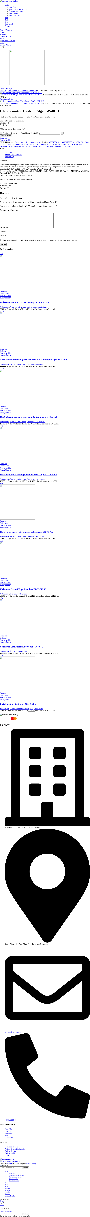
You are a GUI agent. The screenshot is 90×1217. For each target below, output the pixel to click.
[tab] (47, 152)
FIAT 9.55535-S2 (41, 144)
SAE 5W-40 (32, 146)
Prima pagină (5, 91)
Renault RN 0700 (6, 146)
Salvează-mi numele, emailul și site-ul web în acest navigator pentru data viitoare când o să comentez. (40, 240)
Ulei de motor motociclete (19, 709)
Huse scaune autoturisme (36, 422)
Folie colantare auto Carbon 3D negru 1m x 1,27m (24, 302)
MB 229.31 (80, 144)
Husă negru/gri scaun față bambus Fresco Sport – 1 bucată (28, 474)
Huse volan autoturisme (35, 536)
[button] (5, 298)
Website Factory (31, 1163)
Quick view (4, 294)
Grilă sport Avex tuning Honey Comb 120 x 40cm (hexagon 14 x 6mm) (34, 359)
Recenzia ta (5, 227)
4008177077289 (68, 142)
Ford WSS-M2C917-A (57, 144)
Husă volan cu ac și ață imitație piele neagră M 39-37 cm (27, 532)
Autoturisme (15, 91)
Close (2, 1201)
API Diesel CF (8, 144)
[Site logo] (9, 1)
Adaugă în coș (6, 136)
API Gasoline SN (21, 144)
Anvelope (13, 7)
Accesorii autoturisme (18, 307)
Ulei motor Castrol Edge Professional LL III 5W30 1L (20, 95)
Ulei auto (49, 146)
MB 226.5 (71, 144)
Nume (3, 231)
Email (3, 236)
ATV (31, 709)
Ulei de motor (14, 13)
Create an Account (6, 1212)
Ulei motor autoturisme (28, 91)
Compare (7, 1194)
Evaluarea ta (5, 210)
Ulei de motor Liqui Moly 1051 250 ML (19, 704)
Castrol (31, 144)
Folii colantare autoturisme (37, 307)
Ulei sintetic (58, 146)
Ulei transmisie (14, 16)
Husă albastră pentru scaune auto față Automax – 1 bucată (28, 417)
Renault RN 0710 (20, 146)
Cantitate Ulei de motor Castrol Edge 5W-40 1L (20, 133)
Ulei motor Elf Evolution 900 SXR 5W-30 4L (21, 646)
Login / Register (10, 1196)
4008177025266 (55, 142)
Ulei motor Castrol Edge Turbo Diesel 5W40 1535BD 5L (21, 103)
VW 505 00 (67, 146)
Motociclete (4, 709)
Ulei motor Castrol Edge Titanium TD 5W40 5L (23, 589)
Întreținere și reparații (17, 11)
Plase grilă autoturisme (35, 364)
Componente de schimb (18, 9)
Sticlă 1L (41, 146)
